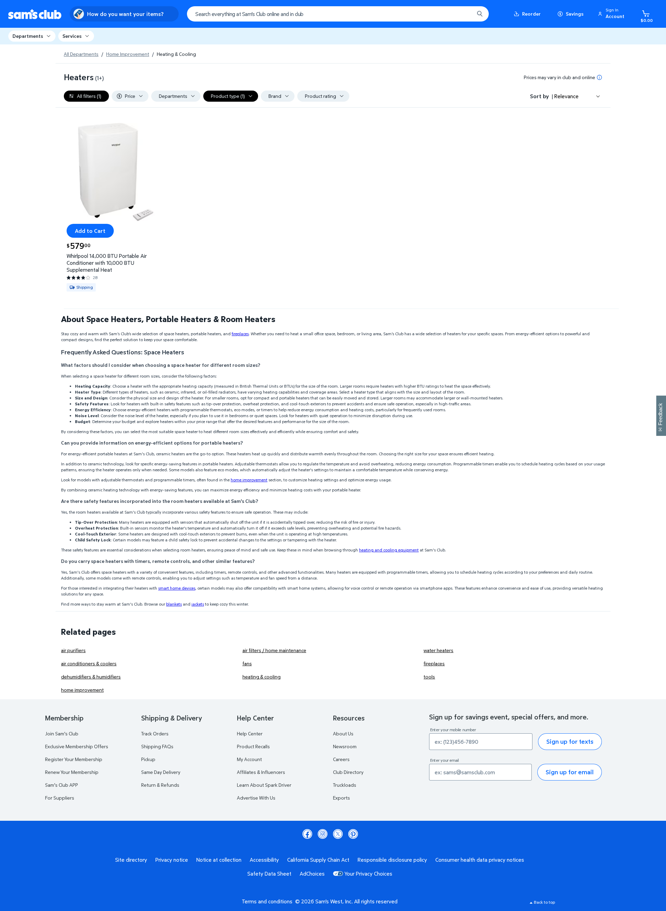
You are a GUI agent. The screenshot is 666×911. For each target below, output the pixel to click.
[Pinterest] (353, 834)
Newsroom (345, 746)
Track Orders (155, 733)
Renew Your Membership (72, 772)
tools (429, 676)
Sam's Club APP (61, 785)
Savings (574, 13)
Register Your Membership (73, 759)
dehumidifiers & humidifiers (91, 676)
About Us (343, 733)
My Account (249, 759)
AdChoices (312, 873)
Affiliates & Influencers (261, 772)
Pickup (148, 759)
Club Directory (348, 772)
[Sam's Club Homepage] (34, 14)
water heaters (438, 650)
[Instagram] (322, 834)
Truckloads (344, 785)
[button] (612, 14)
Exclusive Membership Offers (76, 746)
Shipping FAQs (157, 746)
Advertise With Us (256, 797)
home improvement (82, 689)
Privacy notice (171, 859)
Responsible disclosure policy (392, 859)
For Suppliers (59, 797)
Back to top (544, 902)
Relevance (566, 96)
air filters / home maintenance (274, 650)
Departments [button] (27, 36)
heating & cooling (261, 676)
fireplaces (434, 663)
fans (247, 663)
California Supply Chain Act (318, 859)
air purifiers (73, 650)
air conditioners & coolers (89, 663)
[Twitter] (338, 834)
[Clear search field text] (463, 14)
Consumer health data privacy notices (479, 859)
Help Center (250, 733)
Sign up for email (570, 772)
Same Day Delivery (160, 772)
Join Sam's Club (61, 733)
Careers (341, 759)
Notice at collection (218, 859)
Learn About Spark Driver (264, 785)
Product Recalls (253, 746)
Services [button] (72, 36)
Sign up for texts (570, 741)
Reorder (531, 13)
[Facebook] (307, 834)
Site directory (131, 859)
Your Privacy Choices (368, 873)
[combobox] (338, 14)
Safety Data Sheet (269, 873)
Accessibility (264, 859)
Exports (341, 797)
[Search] (479, 13)
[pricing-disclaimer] (599, 77)
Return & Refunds (160, 785)
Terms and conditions (267, 901)
